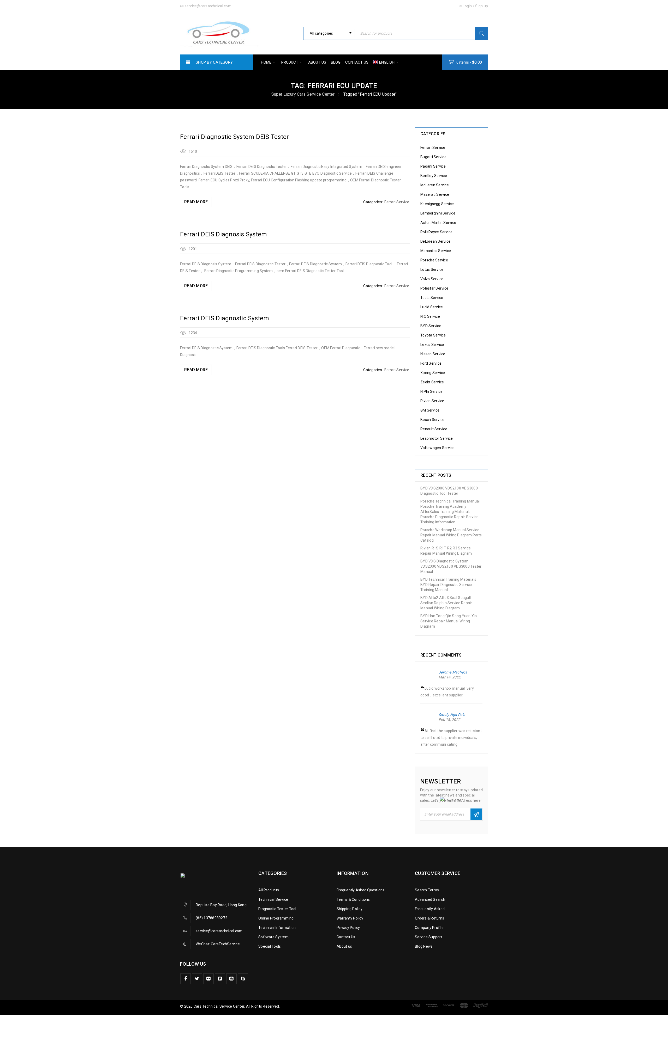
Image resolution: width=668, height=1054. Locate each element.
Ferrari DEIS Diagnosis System (223, 234)
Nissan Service (432, 354)
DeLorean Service (435, 241)
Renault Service (433, 429)
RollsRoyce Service (436, 232)
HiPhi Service (431, 391)
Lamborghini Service (437, 213)
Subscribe (476, 814)
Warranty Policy (350, 918)
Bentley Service (433, 176)
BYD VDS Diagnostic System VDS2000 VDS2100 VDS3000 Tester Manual (451, 566)
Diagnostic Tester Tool (277, 909)
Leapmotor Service (436, 438)
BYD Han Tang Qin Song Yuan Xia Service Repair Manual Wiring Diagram (448, 621)
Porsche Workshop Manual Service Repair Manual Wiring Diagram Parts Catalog (451, 535)
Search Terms (427, 890)
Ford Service (431, 363)
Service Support (428, 937)
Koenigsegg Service (437, 204)
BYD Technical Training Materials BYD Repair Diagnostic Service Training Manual (448, 584)
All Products (268, 890)
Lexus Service (432, 344)
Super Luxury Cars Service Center (303, 94)
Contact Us (346, 937)
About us (344, 946)
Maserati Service (434, 194)
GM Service (430, 410)
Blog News (424, 946)
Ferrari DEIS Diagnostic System (224, 318)
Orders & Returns (429, 918)
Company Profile (429, 928)
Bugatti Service (433, 157)
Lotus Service (431, 269)
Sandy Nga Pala (452, 715)
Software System (273, 937)
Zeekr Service (432, 382)
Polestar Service (434, 288)
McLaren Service (434, 185)
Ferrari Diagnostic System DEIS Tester (234, 136)
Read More (196, 201)
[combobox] (329, 33)
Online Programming (276, 918)
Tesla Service (431, 298)
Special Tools (269, 946)
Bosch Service (432, 420)
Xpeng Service (432, 373)
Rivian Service (432, 401)
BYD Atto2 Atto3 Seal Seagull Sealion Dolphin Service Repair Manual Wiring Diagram (446, 603)
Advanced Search (430, 899)
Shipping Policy (349, 909)
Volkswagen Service (437, 448)
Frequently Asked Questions (361, 890)
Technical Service (273, 899)
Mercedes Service (435, 251)
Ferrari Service (396, 202)
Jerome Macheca (453, 672)
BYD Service (430, 326)
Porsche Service (434, 260)
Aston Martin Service (438, 222)
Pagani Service (433, 166)
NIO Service (430, 316)
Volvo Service (431, 279)
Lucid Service (431, 307)
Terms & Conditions (353, 899)
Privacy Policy (348, 928)
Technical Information (277, 928)
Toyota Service (433, 335)
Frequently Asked (430, 909)
